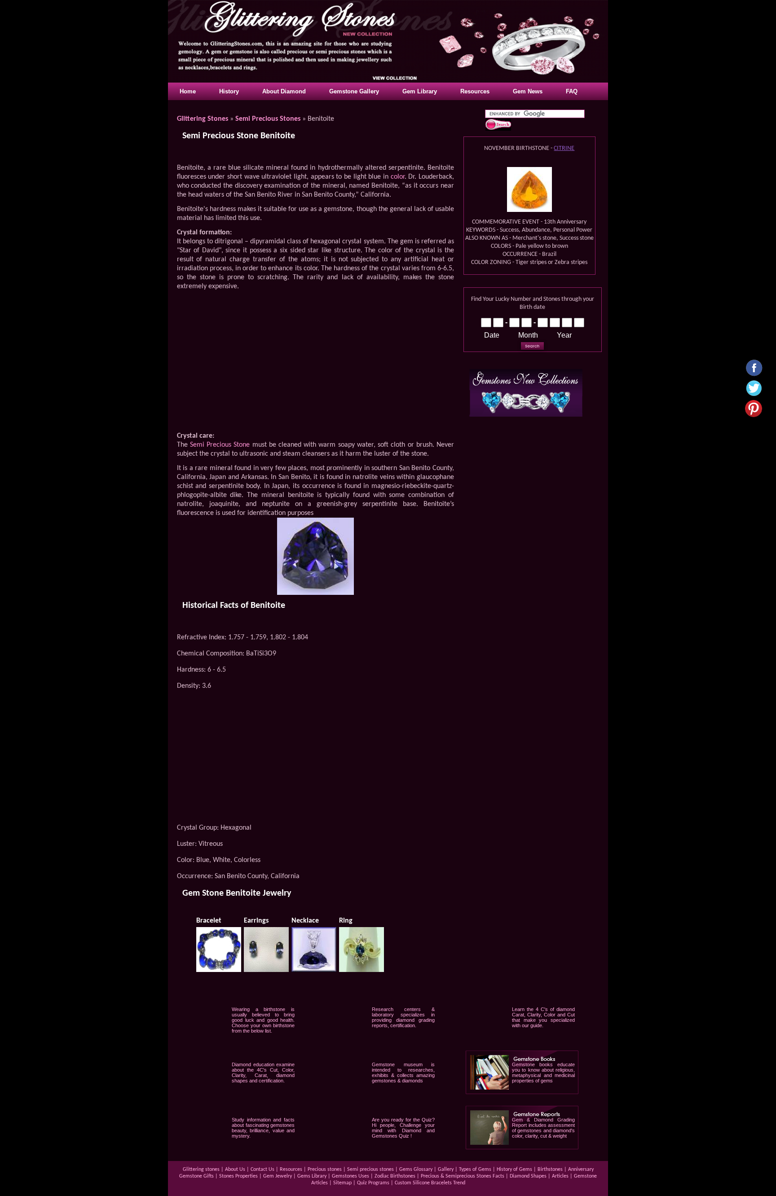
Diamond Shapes (529, 1176)
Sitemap (342, 1183)
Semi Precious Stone (220, 444)
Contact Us (262, 1169)
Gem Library (419, 91)
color (398, 176)
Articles (560, 1176)
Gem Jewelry (277, 1176)
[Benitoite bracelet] (218, 969)
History (229, 91)
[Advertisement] (315, 363)
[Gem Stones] (525, 414)
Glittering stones (202, 1169)
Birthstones (551, 1169)
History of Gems (514, 1169)
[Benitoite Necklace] (313, 969)
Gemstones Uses (351, 1176)
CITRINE (564, 148)
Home (188, 91)
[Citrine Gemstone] (529, 209)
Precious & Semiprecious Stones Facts (462, 1176)
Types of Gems (475, 1169)
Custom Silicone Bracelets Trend (430, 1183)
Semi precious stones (371, 1169)
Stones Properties (238, 1176)
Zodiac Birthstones (395, 1176)
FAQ (572, 91)
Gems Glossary (416, 1169)
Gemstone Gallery (354, 91)
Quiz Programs (373, 1183)
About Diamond (284, 91)
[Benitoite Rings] (361, 969)
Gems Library (312, 1176)
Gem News (527, 91)
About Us (235, 1169)
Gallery (445, 1169)
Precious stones (324, 1169)
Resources (474, 91)
